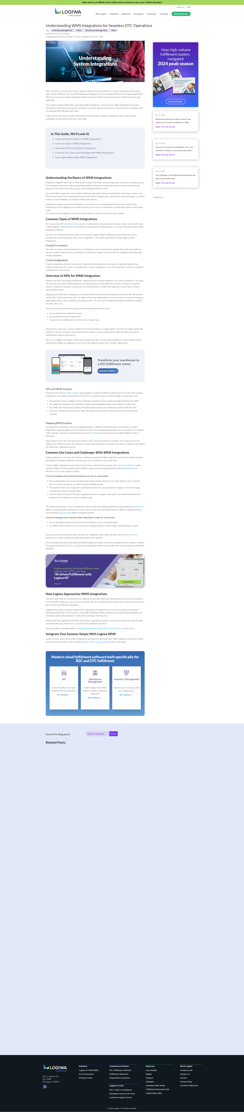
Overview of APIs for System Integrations (75, 148)
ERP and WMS (92, 433)
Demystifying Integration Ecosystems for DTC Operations (100, 628)
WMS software (73, 393)
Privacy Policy (186, 1081)
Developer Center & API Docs (122, 1093)
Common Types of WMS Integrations (73, 143)
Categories (157, 197)
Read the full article (165, 126)
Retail (79, 30)
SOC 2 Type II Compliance (120, 1090)
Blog (189, 7)
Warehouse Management (96, 30)
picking (57, 471)
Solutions (114, 14)
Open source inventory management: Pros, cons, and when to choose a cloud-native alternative (94, 921)
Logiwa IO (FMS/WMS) (88, 1070)
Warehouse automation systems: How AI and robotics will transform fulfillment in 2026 (91, 823)
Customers (152, 14)
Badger (149, 1074)
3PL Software (62, 695)
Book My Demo (181, 14)
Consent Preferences (189, 1085)
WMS (113, 30)
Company (164, 14)
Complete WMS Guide (155, 1085)
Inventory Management (62, 30)
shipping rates (137, 506)
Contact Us (185, 1074)
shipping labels (64, 512)
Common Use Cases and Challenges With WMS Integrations (84, 152)
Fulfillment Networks (118, 1074)
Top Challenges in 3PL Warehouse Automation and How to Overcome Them (85, 1018)
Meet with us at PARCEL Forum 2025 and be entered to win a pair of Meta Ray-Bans (122, 2)
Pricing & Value (85, 1078)
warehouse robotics (129, 534)
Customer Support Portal (120, 1097)
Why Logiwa (101, 14)
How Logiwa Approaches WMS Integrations (76, 157)
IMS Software (125, 695)
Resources (180, 7)
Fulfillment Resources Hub (157, 1089)
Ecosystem (138, 14)
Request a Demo (107, 371)
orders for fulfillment (126, 465)
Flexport (149, 1078)
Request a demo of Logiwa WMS (95, 642)
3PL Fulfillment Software (120, 1070)
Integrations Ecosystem (119, 1078)
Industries (126, 14)
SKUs (132, 468)
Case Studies (151, 1070)
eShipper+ (150, 1081)
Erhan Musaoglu (63, 33)
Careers (183, 1078)
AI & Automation (86, 1074)
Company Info (186, 1070)
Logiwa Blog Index (154, 1093)
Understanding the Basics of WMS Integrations (78, 138)
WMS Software (94, 698)
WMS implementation (69, 224)
